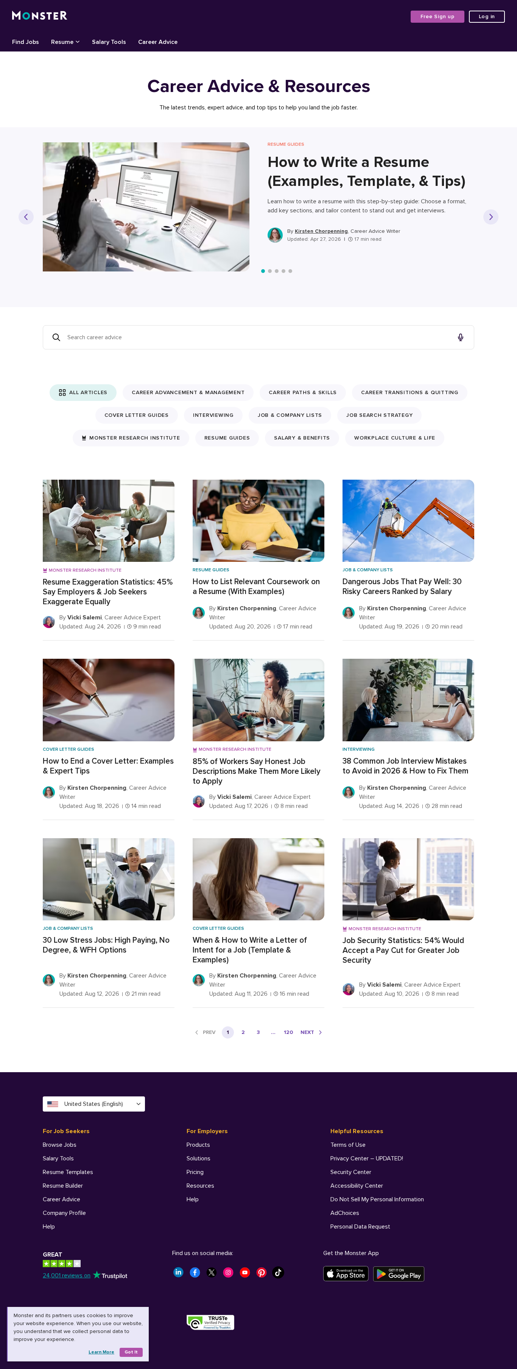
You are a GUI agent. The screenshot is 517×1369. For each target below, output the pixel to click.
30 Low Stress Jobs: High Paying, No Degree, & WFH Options (106, 945)
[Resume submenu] (77, 41)
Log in (487, 16)
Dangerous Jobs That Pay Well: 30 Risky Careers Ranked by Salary (402, 586)
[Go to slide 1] (263, 271)
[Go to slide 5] (290, 271)
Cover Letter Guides (136, 415)
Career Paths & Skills (303, 392)
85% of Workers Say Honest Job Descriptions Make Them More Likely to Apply (257, 771)
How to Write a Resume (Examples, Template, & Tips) (367, 171)
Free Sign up (437, 16)
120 (288, 1032)
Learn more (101, 1352)
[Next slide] (490, 217)
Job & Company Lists (290, 415)
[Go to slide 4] (283, 271)
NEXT (307, 1032)
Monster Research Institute (134, 438)
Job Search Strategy (379, 415)
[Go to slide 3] (277, 271)
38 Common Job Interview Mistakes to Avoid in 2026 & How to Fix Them (406, 766)
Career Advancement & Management (188, 392)
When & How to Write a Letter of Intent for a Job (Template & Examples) (250, 950)
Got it (131, 1352)
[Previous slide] (26, 217)
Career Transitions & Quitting (409, 392)
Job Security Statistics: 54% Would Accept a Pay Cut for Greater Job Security (403, 950)
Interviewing (213, 415)
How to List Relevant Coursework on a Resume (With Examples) (256, 586)
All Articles (88, 392)
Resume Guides (227, 438)
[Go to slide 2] (270, 271)
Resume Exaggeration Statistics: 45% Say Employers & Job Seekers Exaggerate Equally (108, 592)
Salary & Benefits (302, 438)
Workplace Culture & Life (394, 438)
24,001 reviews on (66, 1275)
